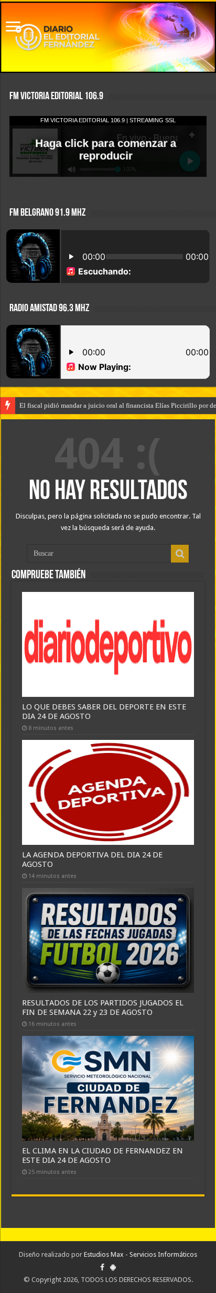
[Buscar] (180, 554)
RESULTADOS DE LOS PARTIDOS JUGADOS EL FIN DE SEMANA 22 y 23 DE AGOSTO (102, 1007)
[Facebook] (102, 1267)
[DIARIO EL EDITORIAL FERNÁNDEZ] (108, 37)
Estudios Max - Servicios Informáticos (140, 1254)
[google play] (113, 1267)
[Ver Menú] (13, 27)
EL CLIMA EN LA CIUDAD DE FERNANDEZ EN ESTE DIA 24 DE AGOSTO (102, 1155)
